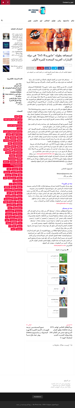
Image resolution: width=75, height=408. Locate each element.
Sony (19, 214)
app (7, 137)
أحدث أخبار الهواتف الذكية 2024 (12, 119)
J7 (14, 181)
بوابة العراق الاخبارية (15, 100)
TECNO (19, 217)
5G (16, 116)
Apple (19, 140)
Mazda (19, 187)
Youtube (18, 229)
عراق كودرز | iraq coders (13, 94)
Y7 (10, 226)
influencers (11, 178)
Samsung (18, 211)
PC (15, 199)
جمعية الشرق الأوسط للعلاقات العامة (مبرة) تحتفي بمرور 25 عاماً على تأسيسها (16, 46)
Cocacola (12, 158)
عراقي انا (18, 96)
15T (20, 116)
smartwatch (9, 211)
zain (13, 229)
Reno (10, 208)
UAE (20, 220)
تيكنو (72, 20)
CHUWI (19, 158)
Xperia (19, 226)
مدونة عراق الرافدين (15, 98)
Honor (14, 175)
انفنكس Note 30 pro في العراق (16, 67)
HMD (20, 175)
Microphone (17, 190)
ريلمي (59, 20)
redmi (9, 205)
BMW (10, 149)
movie (19, 193)
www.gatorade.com (62, 203)
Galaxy (19, 172)
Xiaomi (8, 223)
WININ (15, 223)
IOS (5, 178)
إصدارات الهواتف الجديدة (14, 125)
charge (12, 155)
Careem (8, 152)
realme (19, 205)
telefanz (12, 217)
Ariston (13, 140)
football (14, 169)
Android (13, 137)
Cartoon (18, 155)
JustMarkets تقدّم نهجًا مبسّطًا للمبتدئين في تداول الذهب (17, 54)
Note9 (8, 196)
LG (11, 184)
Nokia (19, 196)
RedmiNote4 (17, 208)
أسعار (19, 122)
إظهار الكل (19, 104)
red (14, 205)
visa (7, 220)
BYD (5, 149)
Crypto (19, 161)
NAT (9, 193)
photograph (8, 199)
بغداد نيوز (18, 83)
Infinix (19, 178)
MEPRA (7, 187)
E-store (13, 161)
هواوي (53, 20)
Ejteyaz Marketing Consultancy (15, 165)
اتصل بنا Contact (68, 2)
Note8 (14, 196)
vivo (20, 223)
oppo (19, 199)
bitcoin (13, 146)
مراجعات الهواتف (16, 134)
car (14, 152)
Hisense (6, 172)
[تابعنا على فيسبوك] (7, 2)
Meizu (13, 187)
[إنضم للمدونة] (3, 2)
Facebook (37, 396)
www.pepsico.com (60, 245)
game (13, 172)
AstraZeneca (17, 143)
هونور (29, 20)
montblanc (8, 190)
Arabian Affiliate (15, 92)
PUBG (6, 202)
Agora (19, 137)
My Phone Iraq (37, 404)
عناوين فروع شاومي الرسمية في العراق (16, 59)
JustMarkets (17, 184)
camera (19, 152)
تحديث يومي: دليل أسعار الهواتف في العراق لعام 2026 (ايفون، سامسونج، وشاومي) (17, 37)
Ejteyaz (6, 161)
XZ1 (14, 226)
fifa (20, 169)
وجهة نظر (18, 102)
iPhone (19, 181)
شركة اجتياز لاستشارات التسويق (12, 131)
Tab (15, 214)
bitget (7, 146)
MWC (14, 193)
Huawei (8, 175)
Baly (10, 143)
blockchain (18, 149)
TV (7, 217)
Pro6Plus (13, 202)
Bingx (19, 146)
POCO (19, 202)
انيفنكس (46, 20)
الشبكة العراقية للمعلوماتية (13, 88)
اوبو (41, 20)
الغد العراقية (17, 86)
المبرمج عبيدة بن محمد (22, 404)
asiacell (6, 140)
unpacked (13, 220)
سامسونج (66, 20)
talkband (9, 214)
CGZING (18, 90)
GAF (9, 169)
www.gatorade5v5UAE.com (46, 154)
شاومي (35, 20)
